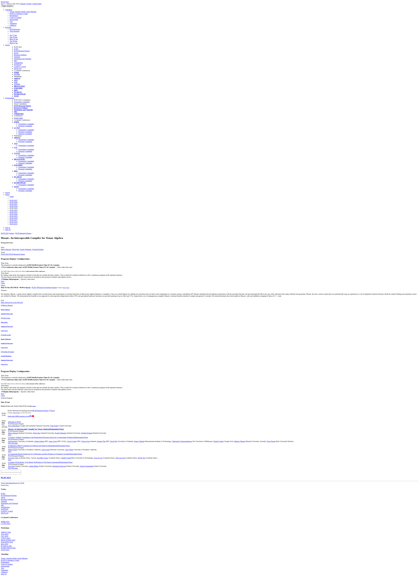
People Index (18, 118)
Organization (9, 98)
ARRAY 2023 (6, 532)
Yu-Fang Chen (13, 458)
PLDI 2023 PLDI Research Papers (13, 254)
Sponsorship (14, 19)
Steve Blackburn (14, 426)
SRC (15, 61)
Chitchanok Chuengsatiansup (182, 441)
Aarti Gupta (45, 450)
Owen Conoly (72, 441)
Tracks (7, 45)
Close (3, 283)
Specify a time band (27, 279)
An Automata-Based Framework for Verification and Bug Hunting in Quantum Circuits (45, 454)
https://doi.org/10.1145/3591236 (12, 302)
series (12, 233)
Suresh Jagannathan (87, 466)
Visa (11, 21)
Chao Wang (69, 450)
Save (2, 281)
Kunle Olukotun (25, 249)
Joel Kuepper (12, 441)
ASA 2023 (4, 534)
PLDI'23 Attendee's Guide (19, 14)
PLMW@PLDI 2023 (8, 548)
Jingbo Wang (12, 450)
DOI (2, 301)
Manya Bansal (6, 249)
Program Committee (25, 126)
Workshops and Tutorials (22, 59)
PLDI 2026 (13, 202)
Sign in (7, 228)
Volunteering (18, 63)
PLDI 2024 (13, 206)
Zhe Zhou (11, 466)
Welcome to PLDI (14, 422)
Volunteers (13, 23)
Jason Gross (53, 441)
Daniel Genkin (218, 441)
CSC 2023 (4, 536)
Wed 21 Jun (14, 43)
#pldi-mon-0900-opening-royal (18, 416)
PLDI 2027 (13, 200)
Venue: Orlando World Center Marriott (23, 12)
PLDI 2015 (13, 224)
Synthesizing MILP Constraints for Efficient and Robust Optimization (39, 446)
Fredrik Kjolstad (37, 249)
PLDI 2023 (5, 233)
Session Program (6, 398)
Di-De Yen (141, 458)
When (3, 285)
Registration (14, 16)
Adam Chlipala (139, 441)
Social (16, 53)
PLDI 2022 (13, 210)
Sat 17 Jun (13, 35)
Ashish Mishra (34, 466)
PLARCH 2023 (6, 546)
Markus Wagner (240, 441)
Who (2, 247)
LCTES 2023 (5, 524)
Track (3, 252)
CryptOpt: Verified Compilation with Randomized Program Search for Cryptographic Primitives (48, 437)
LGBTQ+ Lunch (20, 67)
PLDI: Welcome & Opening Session (44, 287)
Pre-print (14, 443)
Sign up (8, 230)
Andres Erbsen (39, 441)
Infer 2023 (4, 544)
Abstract (4, 290)
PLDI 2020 (13, 214)
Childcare (13, 25)
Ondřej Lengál (66, 458)
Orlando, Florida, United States (30, 4)
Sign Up (4, 574)
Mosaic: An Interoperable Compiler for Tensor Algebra (36, 429)
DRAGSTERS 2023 (8, 540)
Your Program (14, 31)
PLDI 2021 (13, 212)
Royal (28, 287)
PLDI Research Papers (22, 51)
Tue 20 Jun (13, 41)
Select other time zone (64, 267)
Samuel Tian (101, 441)
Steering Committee (25, 134)
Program (8, 27)
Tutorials (17, 57)
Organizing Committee (22, 102)
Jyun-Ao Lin (98, 458)
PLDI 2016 (13, 222)
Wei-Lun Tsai (120, 458)
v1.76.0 (21, 483)
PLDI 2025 (13, 204)
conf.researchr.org (11, 483)
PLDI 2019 (13, 216)
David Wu (113, 441)
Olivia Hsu (15, 249)
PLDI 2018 (13, 218)
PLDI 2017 (13, 220)
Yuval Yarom (271, 441)
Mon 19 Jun (14, 39)
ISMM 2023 (5, 522)
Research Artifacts (20, 55)
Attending (8, 10)
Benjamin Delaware (59, 466)
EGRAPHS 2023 (7, 542)
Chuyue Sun (85, 441)
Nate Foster (66, 287)
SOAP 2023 (5, 550)
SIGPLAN (17, 69)
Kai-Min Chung (42, 458)
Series (12, 196)
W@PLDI (17, 65)
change (34, 406)
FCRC (16, 49)
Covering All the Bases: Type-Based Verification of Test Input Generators (40, 462)
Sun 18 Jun (13, 37)
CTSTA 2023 (5, 538)
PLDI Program (15, 29)
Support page (5, 485)
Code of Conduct (15, 18)
